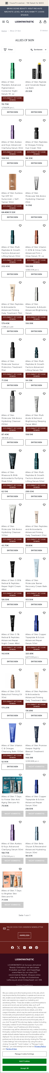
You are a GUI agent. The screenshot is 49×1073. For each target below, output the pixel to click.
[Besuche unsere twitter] (18, 948)
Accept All (24, 1068)
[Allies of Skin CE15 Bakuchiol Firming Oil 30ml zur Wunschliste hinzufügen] (20, 670)
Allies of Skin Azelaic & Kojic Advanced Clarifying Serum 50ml (12, 846)
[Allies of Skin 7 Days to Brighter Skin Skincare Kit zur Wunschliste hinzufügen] (20, 869)
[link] (40, 21)
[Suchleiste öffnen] (8, 21)
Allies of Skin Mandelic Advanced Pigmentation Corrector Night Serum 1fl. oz (11, 88)
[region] (24, 1029)
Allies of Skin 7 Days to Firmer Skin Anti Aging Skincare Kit (11, 799)
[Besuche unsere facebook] (12, 948)
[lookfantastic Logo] (24, 21)
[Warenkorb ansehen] (45, 21)
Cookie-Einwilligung (24, 985)
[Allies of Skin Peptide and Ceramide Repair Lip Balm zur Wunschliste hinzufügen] (44, 60)
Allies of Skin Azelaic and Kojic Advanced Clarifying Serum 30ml (12, 145)
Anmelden (25, 935)
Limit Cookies (24, 1061)
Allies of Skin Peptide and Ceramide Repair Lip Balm (36, 85)
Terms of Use (11, 1049)
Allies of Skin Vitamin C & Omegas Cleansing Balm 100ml (12, 748)
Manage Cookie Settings (24, 1054)
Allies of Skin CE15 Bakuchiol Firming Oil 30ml (12, 694)
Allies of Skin (24, 40)
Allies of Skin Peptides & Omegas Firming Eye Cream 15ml (36, 145)
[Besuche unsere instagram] (24, 948)
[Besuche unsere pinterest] (37, 948)
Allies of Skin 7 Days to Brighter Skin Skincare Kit (11, 893)
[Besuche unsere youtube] (31, 948)
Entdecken (12, 112)
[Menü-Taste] (3, 21)
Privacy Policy (40, 1046)
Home (4, 31)
